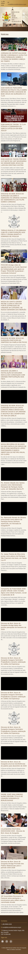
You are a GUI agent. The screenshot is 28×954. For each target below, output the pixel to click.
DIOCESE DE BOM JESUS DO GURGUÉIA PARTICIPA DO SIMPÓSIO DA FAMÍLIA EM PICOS (14, 340)
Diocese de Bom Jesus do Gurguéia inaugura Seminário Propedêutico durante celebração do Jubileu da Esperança (13, 661)
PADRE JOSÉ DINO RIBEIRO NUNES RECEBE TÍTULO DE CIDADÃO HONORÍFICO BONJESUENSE (12, 797)
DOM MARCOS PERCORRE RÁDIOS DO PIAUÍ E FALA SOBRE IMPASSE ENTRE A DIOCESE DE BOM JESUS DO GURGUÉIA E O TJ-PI (14, 92)
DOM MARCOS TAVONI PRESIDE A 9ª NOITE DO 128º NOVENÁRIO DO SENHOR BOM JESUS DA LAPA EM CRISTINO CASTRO (13, 162)
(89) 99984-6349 (3, 3)
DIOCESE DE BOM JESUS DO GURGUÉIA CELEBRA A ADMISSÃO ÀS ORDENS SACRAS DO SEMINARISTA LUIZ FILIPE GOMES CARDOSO (14, 198)
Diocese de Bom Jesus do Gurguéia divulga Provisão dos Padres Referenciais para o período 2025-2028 (12, 865)
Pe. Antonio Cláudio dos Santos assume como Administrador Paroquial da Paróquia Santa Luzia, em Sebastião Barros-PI (12, 486)
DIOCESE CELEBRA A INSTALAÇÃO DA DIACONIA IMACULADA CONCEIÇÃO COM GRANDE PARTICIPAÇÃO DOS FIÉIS (13, 375)
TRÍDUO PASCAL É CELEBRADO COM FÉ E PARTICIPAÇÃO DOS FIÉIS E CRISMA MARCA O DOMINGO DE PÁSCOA (13, 233)
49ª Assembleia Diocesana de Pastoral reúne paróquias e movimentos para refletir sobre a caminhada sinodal (13, 899)
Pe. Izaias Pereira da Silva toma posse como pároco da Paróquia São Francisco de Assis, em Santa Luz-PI (14, 557)
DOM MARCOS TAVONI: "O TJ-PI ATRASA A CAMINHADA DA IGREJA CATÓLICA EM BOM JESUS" (13, 127)
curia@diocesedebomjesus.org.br (17, 4)
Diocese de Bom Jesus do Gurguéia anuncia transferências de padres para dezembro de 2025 (14, 764)
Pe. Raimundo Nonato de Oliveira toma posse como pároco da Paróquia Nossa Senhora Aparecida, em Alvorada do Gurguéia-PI (13, 522)
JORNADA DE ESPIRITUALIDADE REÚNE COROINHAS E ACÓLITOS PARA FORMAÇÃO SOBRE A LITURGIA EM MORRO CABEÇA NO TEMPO (14, 57)
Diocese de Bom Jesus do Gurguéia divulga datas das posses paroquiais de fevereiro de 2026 (13, 626)
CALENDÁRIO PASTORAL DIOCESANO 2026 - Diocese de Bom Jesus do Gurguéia (13, 831)
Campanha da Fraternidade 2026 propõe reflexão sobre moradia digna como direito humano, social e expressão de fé (14, 592)
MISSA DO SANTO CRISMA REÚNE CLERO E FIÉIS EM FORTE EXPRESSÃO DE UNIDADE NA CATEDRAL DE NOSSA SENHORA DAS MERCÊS (13, 306)
